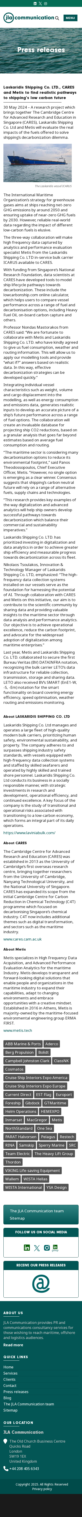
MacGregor (37, 1119)
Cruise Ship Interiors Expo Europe (35, 1086)
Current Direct (18, 1094)
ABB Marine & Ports (23, 1043)
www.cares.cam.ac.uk (22, 939)
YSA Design (56, 1187)
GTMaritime (55, 1103)
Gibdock (32, 1103)
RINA (10, 1145)
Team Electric (17, 1153)
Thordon (13, 1162)
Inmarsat (13, 1119)
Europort (64, 1094)
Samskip (26, 1145)
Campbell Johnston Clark (27, 1060)
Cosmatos (14, 1069)
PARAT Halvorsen (20, 1136)
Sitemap (17, 1218)
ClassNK (61, 1060)
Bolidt (43, 1052)
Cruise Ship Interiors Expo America (36, 1077)
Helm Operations (20, 1111)
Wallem (12, 1179)
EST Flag (43, 1094)
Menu (70, 18)
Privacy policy (42, 1489)
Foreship (13, 1103)
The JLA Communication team (37, 1210)
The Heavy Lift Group (53, 1153)
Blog (7, 1397)
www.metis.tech (17, 1030)
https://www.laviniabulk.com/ (29, 832)
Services (10, 1373)
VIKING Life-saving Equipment (32, 1170)
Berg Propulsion (19, 1052)
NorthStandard (19, 1128)
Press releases (15, 1391)
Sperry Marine (51, 1145)
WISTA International (23, 1187)
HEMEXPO (50, 1111)
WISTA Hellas (35, 1179)
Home (8, 1367)
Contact (9, 1385)
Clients (9, 1379)
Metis (57, 1119)
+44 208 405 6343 (24, 1468)
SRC (72, 1145)
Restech (67, 1136)
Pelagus (48, 1136)
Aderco (51, 1043)
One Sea (44, 1128)
